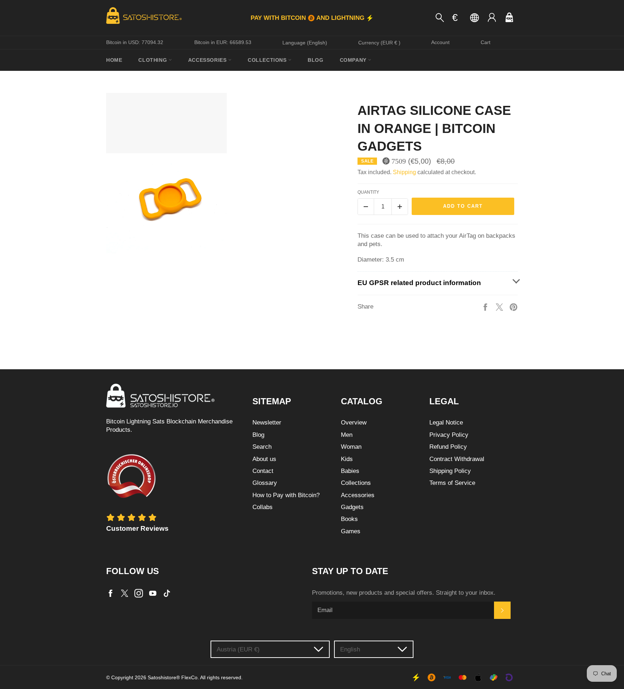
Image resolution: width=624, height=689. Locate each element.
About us (264, 459)
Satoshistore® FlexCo (173, 677)
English (350, 649)
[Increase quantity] (400, 207)
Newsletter (266, 422)
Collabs (262, 507)
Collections (268, 60)
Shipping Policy (450, 471)
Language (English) (304, 43)
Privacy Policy (448, 434)
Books (349, 519)
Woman (351, 446)
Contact (262, 471)
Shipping (404, 172)
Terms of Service (452, 482)
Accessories (208, 60)
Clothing (153, 60)
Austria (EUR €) (238, 649)
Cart (485, 42)
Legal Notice (446, 422)
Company (354, 60)
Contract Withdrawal (456, 459)
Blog (315, 60)
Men (346, 434)
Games (350, 531)
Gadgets (352, 507)
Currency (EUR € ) (379, 43)
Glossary (264, 482)
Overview (354, 422)
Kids (347, 459)
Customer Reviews (137, 528)
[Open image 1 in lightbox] (166, 173)
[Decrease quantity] (366, 207)
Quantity (368, 192)
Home (114, 60)
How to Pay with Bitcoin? (286, 495)
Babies (350, 471)
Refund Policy (448, 446)
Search (262, 446)
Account (440, 42)
